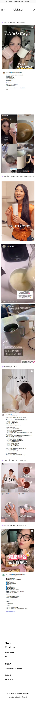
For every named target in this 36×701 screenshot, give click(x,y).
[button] (2, 9)
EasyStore (26, 693)
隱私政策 (18, 697)
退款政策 (24, 697)
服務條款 (11, 697)
